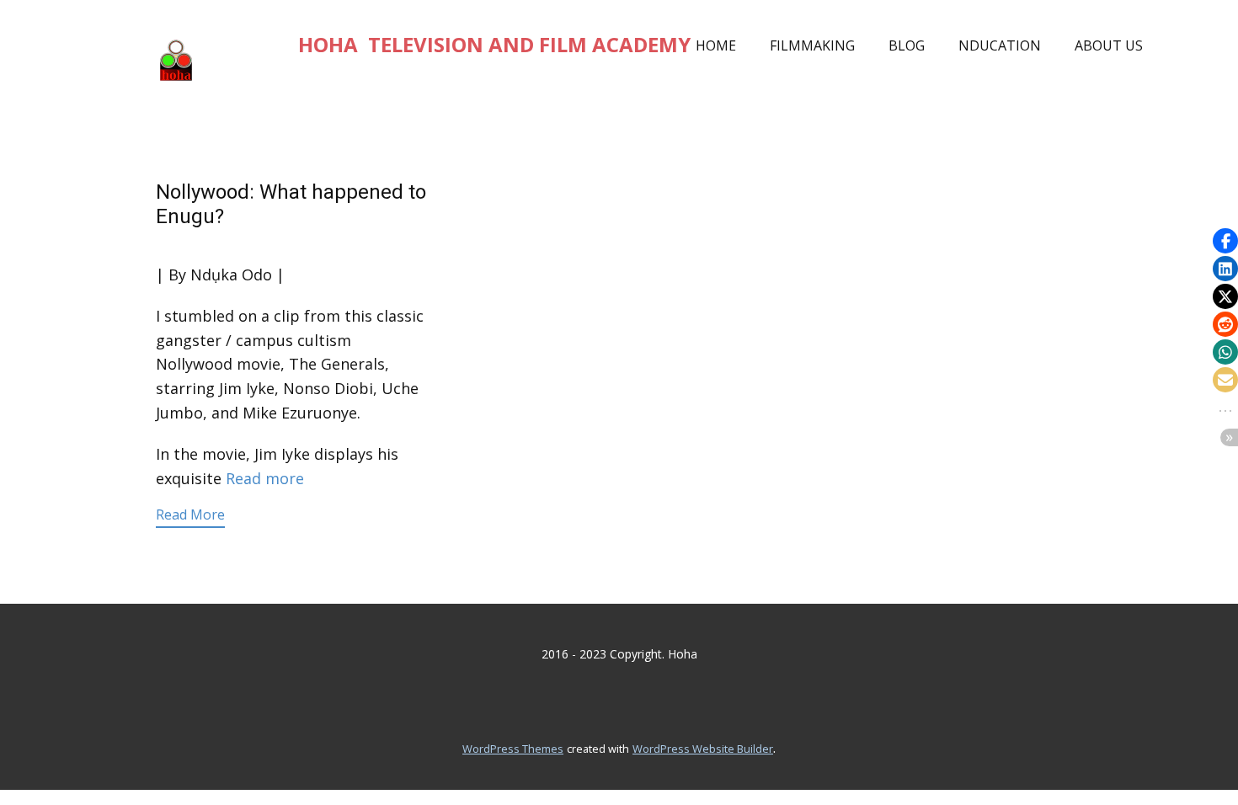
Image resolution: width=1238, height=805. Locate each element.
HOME (716, 45)
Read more (265, 478)
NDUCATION (999, 45)
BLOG (906, 45)
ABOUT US (1109, 45)
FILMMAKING (812, 45)
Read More (190, 514)
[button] (1225, 240)
